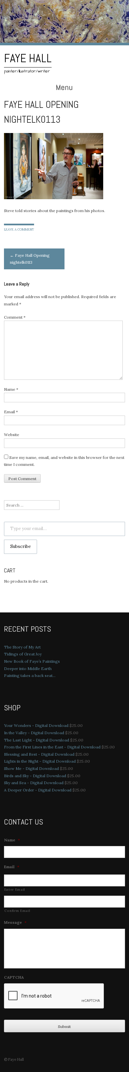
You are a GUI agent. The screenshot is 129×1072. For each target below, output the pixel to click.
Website (11, 434)
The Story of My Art (22, 647)
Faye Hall (28, 58)
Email (11, 411)
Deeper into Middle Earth (28, 668)
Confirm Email (17, 911)
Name (11, 389)
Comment (14, 317)
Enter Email (14, 889)
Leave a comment (19, 229)
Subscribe (20, 546)
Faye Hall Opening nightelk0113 (30, 259)
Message (15, 922)
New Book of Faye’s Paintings (32, 661)
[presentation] (54, 996)
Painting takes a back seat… (30, 675)
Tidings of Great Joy (23, 653)
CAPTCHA (14, 977)
